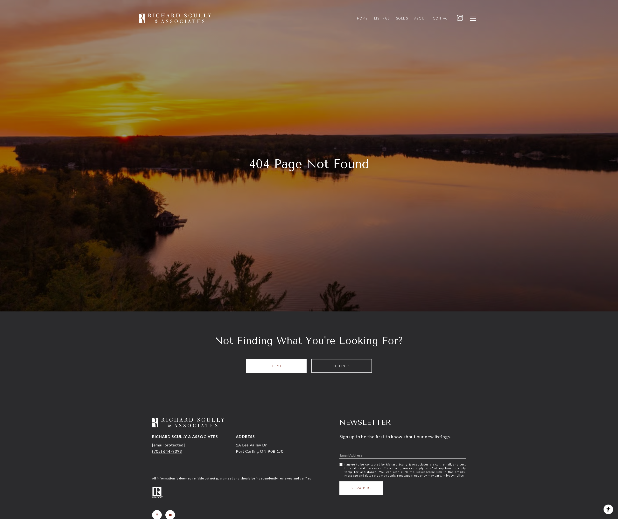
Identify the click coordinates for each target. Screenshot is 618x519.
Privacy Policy (453, 475)
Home (276, 366)
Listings (342, 366)
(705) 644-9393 (167, 451)
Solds (402, 18)
